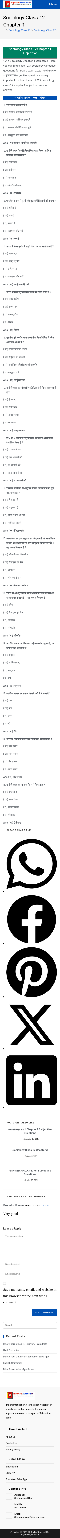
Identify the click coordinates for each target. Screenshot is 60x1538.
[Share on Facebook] (31, 943)
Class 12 (10, 1473)
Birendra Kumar (13, 1205)
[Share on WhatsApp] (31, 891)
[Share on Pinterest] (31, 997)
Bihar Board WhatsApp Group (18, 1369)
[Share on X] (31, 1049)
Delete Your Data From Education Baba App (26, 1356)
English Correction (12, 1363)
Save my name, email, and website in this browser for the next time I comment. (29, 1296)
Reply (46, 1205)
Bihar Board (12, 1466)
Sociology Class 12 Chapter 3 (30, 1150)
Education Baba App (16, 1479)
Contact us (11, 1443)
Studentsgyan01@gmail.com (29, 1517)
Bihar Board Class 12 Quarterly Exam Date (25, 1344)
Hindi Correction (11, 1350)
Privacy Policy (13, 1449)
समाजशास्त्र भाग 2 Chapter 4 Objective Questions (30, 1172)
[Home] (4, 30)
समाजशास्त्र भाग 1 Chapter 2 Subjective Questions (30, 1131)
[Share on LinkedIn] (31, 1108)
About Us (10, 1436)
